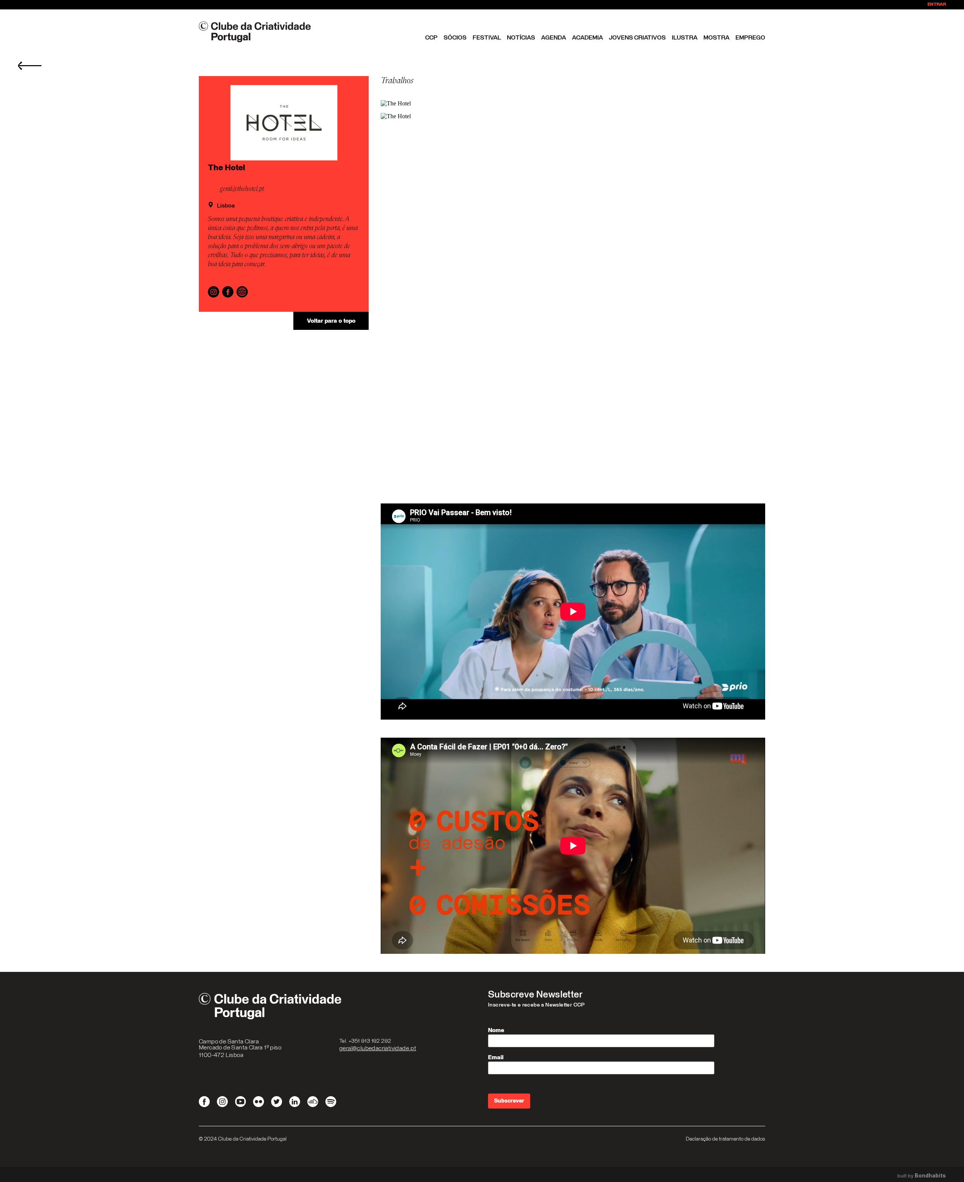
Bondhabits (930, 1175)
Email (495, 1057)
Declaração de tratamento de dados (725, 1139)
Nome (496, 1030)
